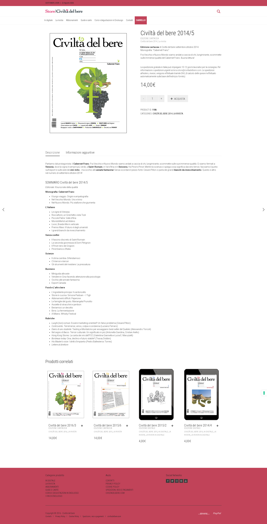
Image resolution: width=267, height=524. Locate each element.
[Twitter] (172, 481)
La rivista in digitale (155, 435)
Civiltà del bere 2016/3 (62, 426)
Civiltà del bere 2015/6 (107, 426)
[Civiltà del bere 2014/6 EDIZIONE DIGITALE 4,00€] (3, 210)
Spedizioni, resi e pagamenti (119, 490)
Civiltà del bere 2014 (148, 41)
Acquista (179, 98)
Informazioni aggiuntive (80, 152)
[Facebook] (168, 481)
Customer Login (52, 3)
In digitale (48, 20)
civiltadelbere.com (115, 493)
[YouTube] (186, 481)
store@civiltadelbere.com (189, 70)
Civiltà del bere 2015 (103, 431)
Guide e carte (86, 20)
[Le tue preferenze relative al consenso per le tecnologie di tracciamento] (264, 393)
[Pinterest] (181, 481)
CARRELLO (141, 20)
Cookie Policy (112, 487)
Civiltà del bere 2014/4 (198, 426)
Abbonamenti (72, 20)
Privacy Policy (113, 483)
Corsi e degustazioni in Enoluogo (109, 20)
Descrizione (52, 152)
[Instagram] (177, 481)
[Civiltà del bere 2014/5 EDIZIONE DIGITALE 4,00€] (263, 210)
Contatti (129, 20)
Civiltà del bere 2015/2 (153, 426)
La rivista (59, 20)
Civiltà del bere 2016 (58, 431)
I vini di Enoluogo (53, 496)
